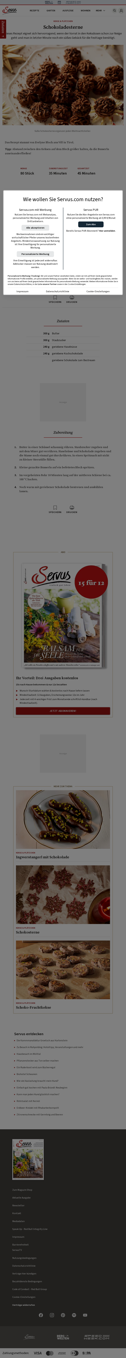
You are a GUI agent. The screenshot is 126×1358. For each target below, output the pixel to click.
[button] (91, 224)
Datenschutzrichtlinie (57, 291)
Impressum (22, 291)
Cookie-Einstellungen (98, 291)
